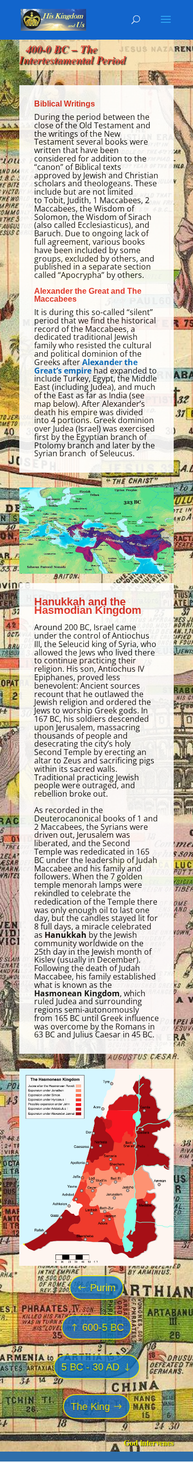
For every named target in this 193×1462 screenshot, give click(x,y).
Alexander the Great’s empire (86, 366)
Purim (103, 1287)
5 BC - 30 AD (90, 1366)
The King (90, 1406)
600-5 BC (103, 1327)
